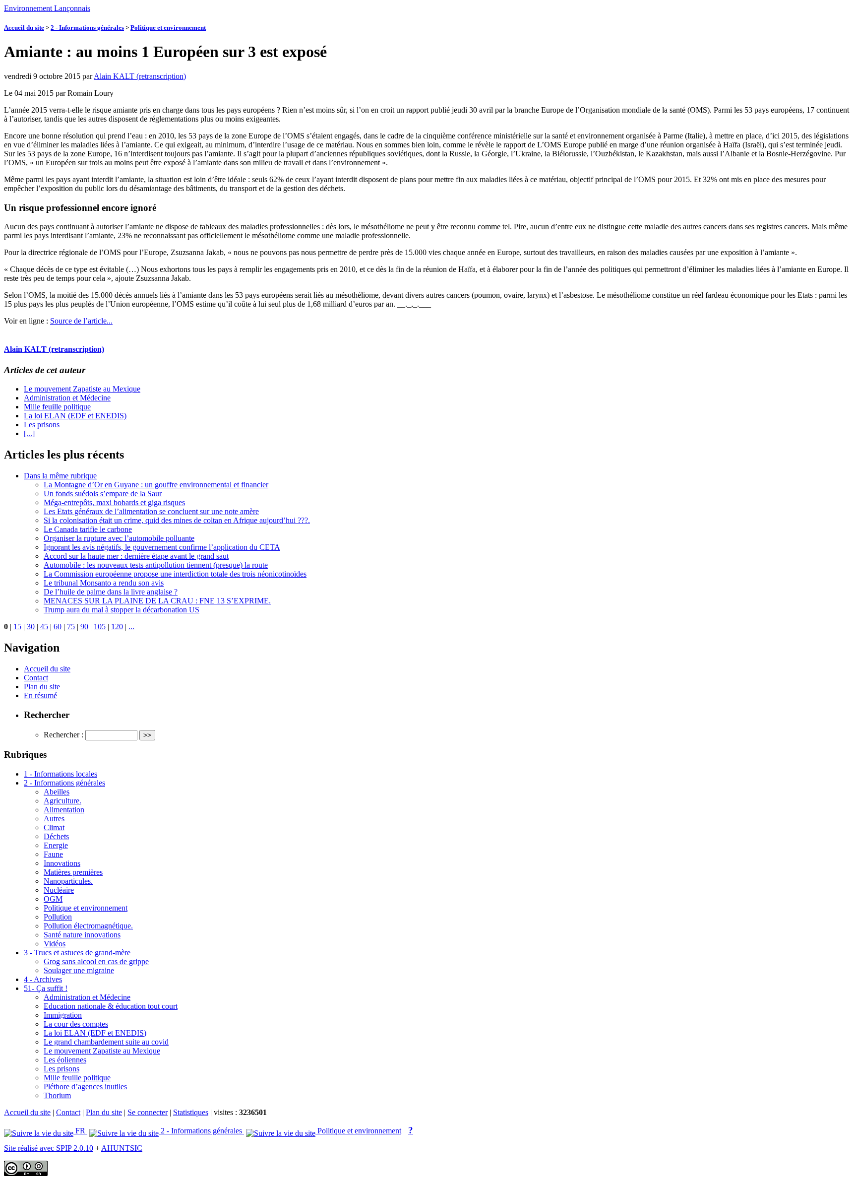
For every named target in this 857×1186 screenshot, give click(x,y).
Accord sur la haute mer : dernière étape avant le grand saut (136, 556)
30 (31, 626)
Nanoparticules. (68, 881)
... (131, 626)
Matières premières (73, 872)
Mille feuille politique (57, 406)
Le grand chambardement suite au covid (106, 1042)
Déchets (56, 836)
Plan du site (42, 686)
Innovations (62, 863)
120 (117, 626)
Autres (54, 818)
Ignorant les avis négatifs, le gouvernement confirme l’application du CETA (162, 547)
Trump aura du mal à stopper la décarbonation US (121, 609)
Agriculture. (62, 800)
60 (57, 626)
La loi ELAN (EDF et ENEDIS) (75, 415)
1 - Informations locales (60, 774)
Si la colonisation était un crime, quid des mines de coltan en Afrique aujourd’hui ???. (177, 520)
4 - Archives (43, 979)
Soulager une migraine (79, 970)
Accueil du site (24, 27)
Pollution (58, 917)
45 (44, 626)
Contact (36, 677)
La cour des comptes (76, 1024)
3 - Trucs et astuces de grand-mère (77, 952)
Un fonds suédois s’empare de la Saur (103, 493)
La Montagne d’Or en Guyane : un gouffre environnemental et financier (156, 484)
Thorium (57, 1095)
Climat (54, 827)
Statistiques (190, 1112)
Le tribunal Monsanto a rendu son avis (104, 583)
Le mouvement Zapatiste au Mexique (82, 389)
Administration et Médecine (67, 398)
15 (17, 626)
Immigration (63, 1015)
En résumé (40, 695)
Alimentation (64, 809)
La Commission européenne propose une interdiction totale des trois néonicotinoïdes (175, 574)
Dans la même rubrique (60, 475)
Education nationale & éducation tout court (111, 1006)
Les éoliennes (65, 1059)
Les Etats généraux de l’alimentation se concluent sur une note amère (151, 511)
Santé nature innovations (82, 934)
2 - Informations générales (87, 27)
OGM (53, 899)
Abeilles (56, 792)
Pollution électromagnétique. (88, 926)
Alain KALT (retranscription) (140, 76)
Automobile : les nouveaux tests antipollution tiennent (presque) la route (156, 565)
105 (100, 626)
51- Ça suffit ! (45, 988)
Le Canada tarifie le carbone (88, 529)
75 (71, 626)
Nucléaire (59, 890)
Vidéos (54, 943)
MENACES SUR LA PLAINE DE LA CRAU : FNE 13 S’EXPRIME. (157, 600)
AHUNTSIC (121, 1148)
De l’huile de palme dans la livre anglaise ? (111, 592)
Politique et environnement (168, 27)
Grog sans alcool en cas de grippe (96, 961)
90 (84, 626)
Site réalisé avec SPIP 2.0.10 (48, 1148)
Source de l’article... (81, 321)
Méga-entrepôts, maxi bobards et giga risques (114, 502)
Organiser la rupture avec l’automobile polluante (119, 538)
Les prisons (42, 424)
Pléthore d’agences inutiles (85, 1086)
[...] (29, 433)
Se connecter (147, 1112)
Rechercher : (63, 734)
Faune (53, 854)
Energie (56, 845)
